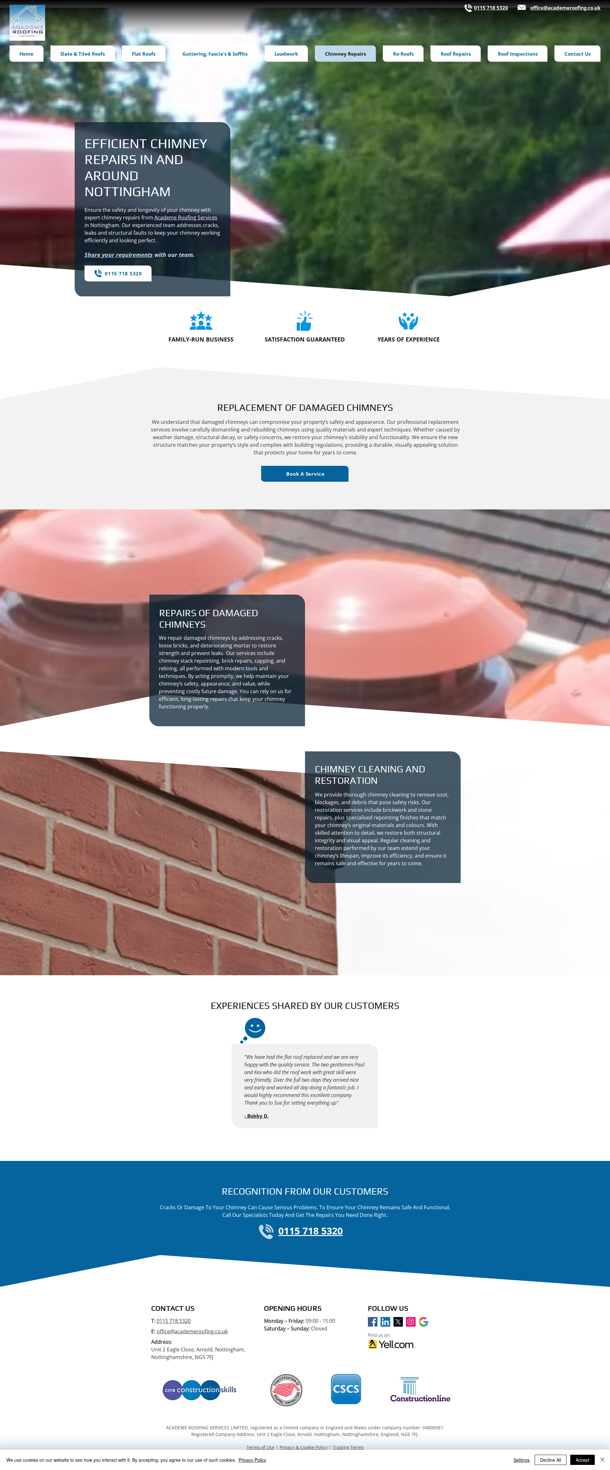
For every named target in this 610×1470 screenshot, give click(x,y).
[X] (398, 1322)
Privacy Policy (252, 1460)
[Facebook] (372, 1322)
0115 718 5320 (174, 1320)
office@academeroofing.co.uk (192, 1331)
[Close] (602, 1460)
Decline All (550, 1460)
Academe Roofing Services (185, 217)
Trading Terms (348, 1447)
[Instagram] (411, 1322)
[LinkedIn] (385, 1322)
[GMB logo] (423, 1322)
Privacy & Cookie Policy (304, 1447)
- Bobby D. (256, 1116)
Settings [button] (521, 1460)
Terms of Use (260, 1447)
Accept (582, 1460)
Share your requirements (119, 255)
